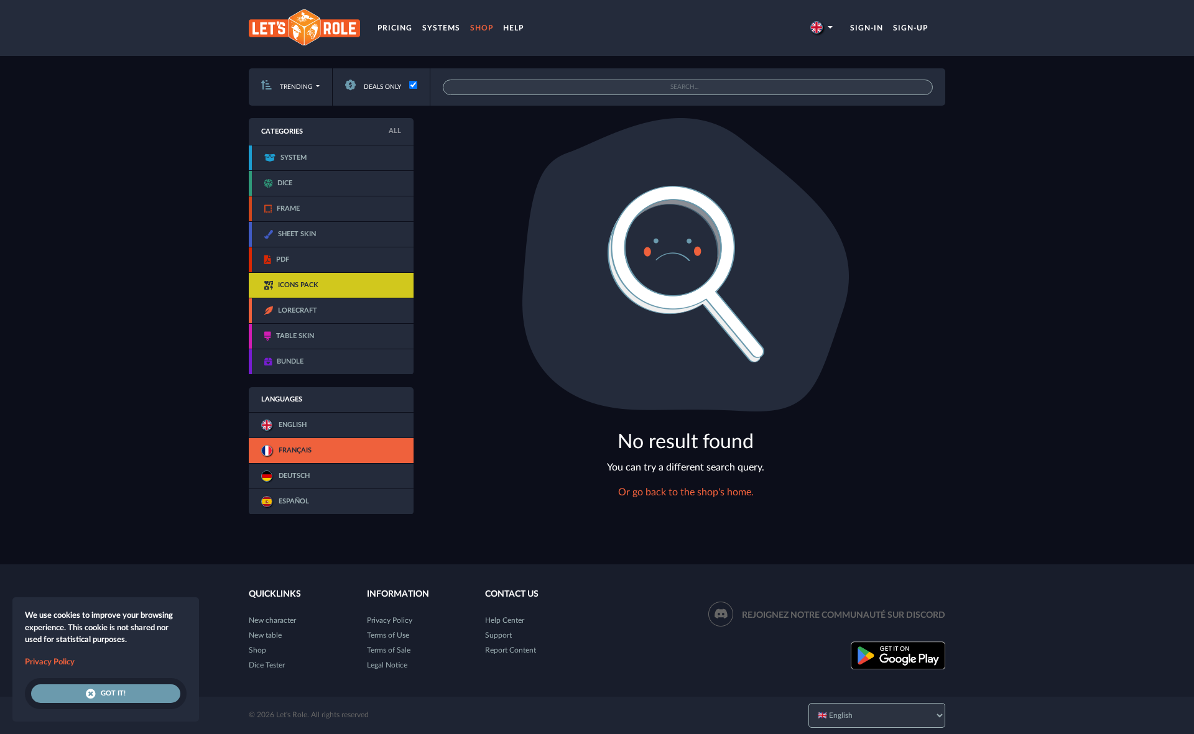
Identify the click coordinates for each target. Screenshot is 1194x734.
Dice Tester (267, 665)
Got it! (113, 693)
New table (265, 635)
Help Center (504, 620)
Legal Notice (387, 665)
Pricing (394, 28)
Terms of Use (388, 635)
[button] (821, 28)
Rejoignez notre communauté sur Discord (843, 615)
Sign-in (866, 28)
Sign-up (910, 28)
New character (272, 620)
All (395, 130)
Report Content (510, 650)
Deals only (381, 87)
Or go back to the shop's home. (686, 492)
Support (498, 635)
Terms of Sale (388, 650)
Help (513, 28)
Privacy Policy (389, 620)
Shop (481, 28)
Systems (441, 28)
